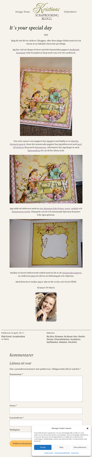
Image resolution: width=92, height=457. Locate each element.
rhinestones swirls (21, 211)
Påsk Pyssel (6, 336)
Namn (13, 405)
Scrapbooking (19, 336)
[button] (87, 428)
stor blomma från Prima (51, 208)
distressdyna (34, 150)
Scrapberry (75, 339)
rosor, (68, 208)
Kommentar (16, 374)
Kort (75, 336)
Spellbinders (52, 342)
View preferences (79, 447)
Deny (61, 447)
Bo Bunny (68, 336)
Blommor (59, 336)
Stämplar (63, 342)
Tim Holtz (72, 342)
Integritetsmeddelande (62, 453)
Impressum (75, 453)
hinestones (40, 147)
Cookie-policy (48, 453)
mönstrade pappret (71, 272)
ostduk (74, 208)
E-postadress (17, 417)
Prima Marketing (61, 339)
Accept (42, 447)
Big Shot (50, 336)
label (33, 275)
